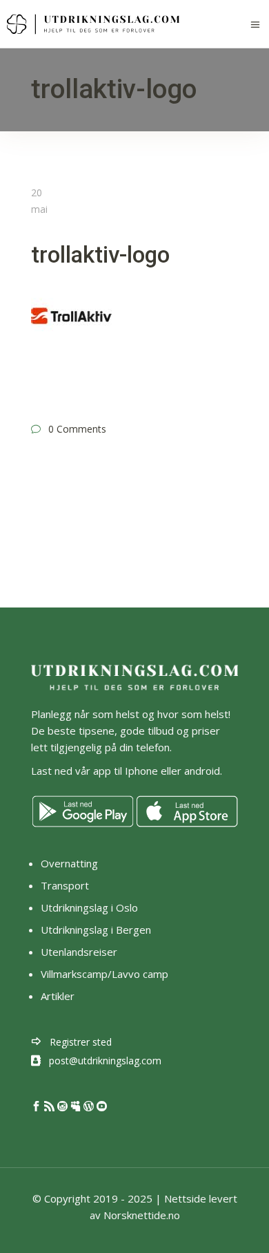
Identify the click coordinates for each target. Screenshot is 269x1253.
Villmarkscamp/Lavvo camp (104, 974)
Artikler (59, 996)
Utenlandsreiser (79, 952)
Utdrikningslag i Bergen (96, 929)
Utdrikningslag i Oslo (89, 907)
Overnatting (69, 863)
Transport (65, 885)
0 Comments (77, 428)
